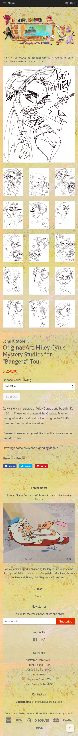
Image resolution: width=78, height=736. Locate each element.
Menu (11, 3)
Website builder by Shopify (58, 713)
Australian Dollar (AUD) (39, 660)
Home (6, 57)
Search (39, 596)
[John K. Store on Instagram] (43, 640)
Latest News (39, 488)
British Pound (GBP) (39, 665)
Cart (72, 3)
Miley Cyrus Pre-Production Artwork (32, 57)
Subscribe (65, 621)
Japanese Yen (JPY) (39, 679)
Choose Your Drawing (17, 380)
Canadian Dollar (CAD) (39, 669)
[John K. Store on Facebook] (35, 640)
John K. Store (34, 713)
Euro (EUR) (39, 674)
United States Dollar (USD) (39, 684)
